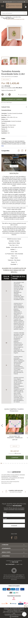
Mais (2, 145)
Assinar (14, 526)
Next (24, 2)
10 (2, 86)
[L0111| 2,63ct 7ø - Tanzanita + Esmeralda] (15, 423)
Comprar (14, 99)
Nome (4, 512)
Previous (3, 2)
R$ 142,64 (7, 86)
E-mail (5, 518)
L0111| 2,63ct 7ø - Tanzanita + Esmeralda (15, 436)
